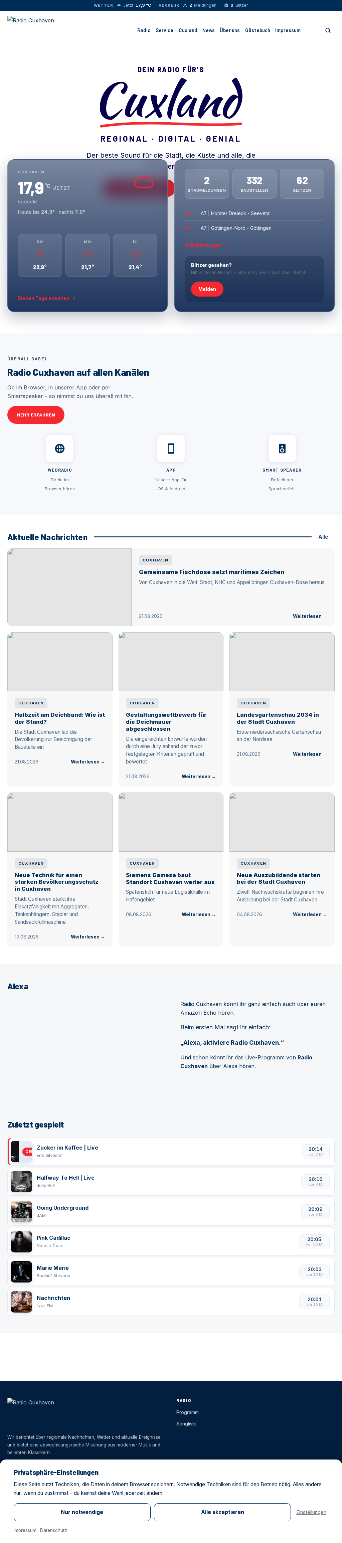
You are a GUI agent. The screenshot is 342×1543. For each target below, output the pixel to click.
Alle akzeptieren (222, 1512)
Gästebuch (257, 30)
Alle (326, 537)
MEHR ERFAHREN (36, 414)
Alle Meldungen (203, 245)
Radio (144, 30)
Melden (207, 289)
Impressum (288, 30)
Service (164, 30)
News (208, 30)
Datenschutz (53, 1530)
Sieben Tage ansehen (43, 298)
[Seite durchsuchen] (328, 30)
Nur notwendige (82, 1512)
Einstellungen (311, 1512)
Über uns (230, 30)
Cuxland (188, 30)
